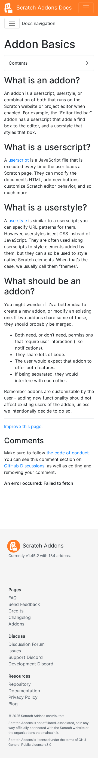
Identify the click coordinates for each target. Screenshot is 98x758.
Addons (16, 624)
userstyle (17, 220)
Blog (13, 703)
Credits (15, 611)
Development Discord (30, 663)
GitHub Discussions (24, 465)
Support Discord (25, 657)
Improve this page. (23, 426)
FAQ (12, 597)
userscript (18, 160)
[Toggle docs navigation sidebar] (12, 23)
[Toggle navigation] (86, 7)
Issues (14, 650)
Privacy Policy (23, 697)
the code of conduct (68, 452)
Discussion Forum (26, 644)
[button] (49, 63)
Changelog (19, 617)
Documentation (24, 690)
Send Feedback (24, 604)
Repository (19, 684)
